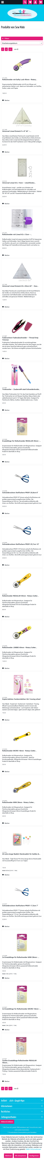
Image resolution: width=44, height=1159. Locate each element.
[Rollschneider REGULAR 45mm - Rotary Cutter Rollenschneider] (22, 581)
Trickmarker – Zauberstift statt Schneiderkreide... (21, 389)
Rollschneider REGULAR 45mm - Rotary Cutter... (20, 596)
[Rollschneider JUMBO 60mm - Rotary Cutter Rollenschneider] (22, 633)
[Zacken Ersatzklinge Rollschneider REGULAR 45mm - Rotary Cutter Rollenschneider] (22, 1046)
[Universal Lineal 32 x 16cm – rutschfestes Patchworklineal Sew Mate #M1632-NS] (22, 168)
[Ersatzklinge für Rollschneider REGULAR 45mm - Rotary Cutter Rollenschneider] (22, 426)
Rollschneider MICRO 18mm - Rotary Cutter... (19, 751)
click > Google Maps (16, 1100)
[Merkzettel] (30, 2)
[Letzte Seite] (10, 49)
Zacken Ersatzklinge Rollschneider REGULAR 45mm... (19, 1061)
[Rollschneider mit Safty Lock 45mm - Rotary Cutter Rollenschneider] (22, 65)
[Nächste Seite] (6, 49)
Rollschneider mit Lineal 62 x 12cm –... (17, 234)
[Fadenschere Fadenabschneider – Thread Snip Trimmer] (22, 323)
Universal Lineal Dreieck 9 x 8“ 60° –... (16, 131)
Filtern (6, 38)
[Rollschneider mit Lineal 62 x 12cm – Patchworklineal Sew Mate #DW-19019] (22, 220)
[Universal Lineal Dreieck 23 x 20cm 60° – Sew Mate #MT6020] (22, 271)
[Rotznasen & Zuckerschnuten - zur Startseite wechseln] (22, 13)
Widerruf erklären (7, 1122)
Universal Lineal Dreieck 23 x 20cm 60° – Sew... (20, 286)
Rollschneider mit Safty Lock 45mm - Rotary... (19, 80)
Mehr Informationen (33, 1149)
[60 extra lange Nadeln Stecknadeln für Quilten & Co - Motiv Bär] (22, 839)
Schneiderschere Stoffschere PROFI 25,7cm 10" (20, 544)
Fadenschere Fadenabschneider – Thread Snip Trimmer (20, 339)
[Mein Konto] (35, 2)
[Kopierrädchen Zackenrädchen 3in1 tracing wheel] (22, 684)
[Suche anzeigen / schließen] (25, 2)
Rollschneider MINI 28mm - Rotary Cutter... (18, 802)
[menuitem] (3, 2)
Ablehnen (8, 1156)
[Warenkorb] (40, 2)
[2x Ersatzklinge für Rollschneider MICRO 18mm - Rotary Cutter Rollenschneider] (22, 994)
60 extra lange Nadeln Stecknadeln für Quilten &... (21, 854)
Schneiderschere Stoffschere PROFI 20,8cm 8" (20, 493)
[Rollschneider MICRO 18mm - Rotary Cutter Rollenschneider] (22, 736)
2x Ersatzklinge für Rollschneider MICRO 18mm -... (21, 1009)
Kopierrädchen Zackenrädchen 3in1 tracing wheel (21, 699)
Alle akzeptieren (20, 1156)
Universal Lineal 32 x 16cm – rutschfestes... (19, 183)
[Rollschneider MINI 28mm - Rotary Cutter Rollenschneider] (22, 788)
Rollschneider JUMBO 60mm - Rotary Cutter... (19, 647)
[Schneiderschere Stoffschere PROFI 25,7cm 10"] (22, 529)
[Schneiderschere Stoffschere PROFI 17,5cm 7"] (22, 891)
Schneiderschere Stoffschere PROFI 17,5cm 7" (20, 906)
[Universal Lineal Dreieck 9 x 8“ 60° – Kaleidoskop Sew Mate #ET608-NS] (22, 116)
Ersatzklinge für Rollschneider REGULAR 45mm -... (21, 441)
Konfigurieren (34, 1156)
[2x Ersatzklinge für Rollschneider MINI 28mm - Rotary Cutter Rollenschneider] (22, 943)
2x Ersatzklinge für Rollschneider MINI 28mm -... (20, 957)
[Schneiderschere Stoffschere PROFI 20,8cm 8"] (22, 478)
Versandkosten (33, 1127)
